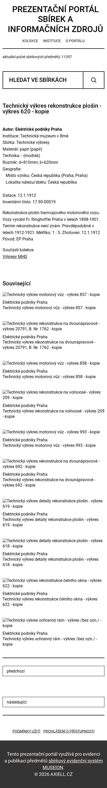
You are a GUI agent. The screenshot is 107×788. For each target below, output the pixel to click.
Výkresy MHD (15, 256)
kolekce (30, 41)
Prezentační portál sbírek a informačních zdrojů (55, 19)
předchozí (16, 671)
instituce (52, 41)
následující (16, 702)
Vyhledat (93, 80)
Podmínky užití (26, 731)
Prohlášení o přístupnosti (69, 731)
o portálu (75, 41)
